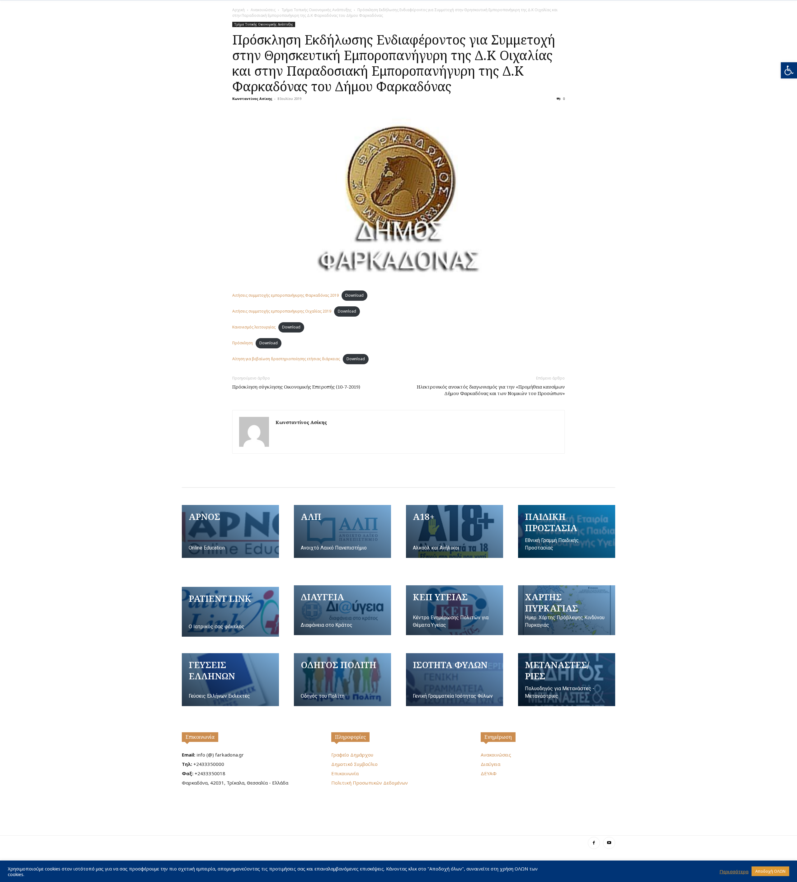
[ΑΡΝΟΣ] (230, 531)
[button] (789, 70)
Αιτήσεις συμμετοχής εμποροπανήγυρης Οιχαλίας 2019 (281, 311)
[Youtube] (609, 843)
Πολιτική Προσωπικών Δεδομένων (369, 783)
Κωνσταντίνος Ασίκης (252, 98)
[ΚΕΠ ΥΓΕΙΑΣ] (454, 610)
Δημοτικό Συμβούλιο (354, 764)
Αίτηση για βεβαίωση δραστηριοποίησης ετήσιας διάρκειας (286, 358)
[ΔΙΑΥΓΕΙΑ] (342, 610)
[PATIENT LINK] (230, 612)
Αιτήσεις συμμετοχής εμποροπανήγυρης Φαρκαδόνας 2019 (285, 295)
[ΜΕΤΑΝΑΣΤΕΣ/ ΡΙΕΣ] (566, 679)
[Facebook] (594, 843)
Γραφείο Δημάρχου (352, 755)
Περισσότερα (733, 871)
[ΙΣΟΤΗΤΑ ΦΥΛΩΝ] (454, 679)
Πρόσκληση (242, 343)
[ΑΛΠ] (342, 531)
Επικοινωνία (200, 736)
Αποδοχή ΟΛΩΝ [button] (770, 871)
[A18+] (454, 531)
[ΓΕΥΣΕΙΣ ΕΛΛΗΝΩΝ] (230, 679)
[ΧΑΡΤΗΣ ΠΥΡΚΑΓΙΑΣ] (566, 610)
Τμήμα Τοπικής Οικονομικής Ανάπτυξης (316, 9)
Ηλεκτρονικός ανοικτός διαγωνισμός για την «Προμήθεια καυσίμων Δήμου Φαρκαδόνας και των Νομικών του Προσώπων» (491, 390)
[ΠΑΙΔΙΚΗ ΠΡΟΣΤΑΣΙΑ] (566, 531)
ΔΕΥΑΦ (489, 773)
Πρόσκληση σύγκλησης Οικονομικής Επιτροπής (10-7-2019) (296, 387)
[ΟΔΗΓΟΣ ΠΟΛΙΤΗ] (342, 679)
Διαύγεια (490, 764)
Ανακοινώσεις (263, 9)
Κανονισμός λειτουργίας (254, 327)
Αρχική (238, 9)
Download (354, 295)
